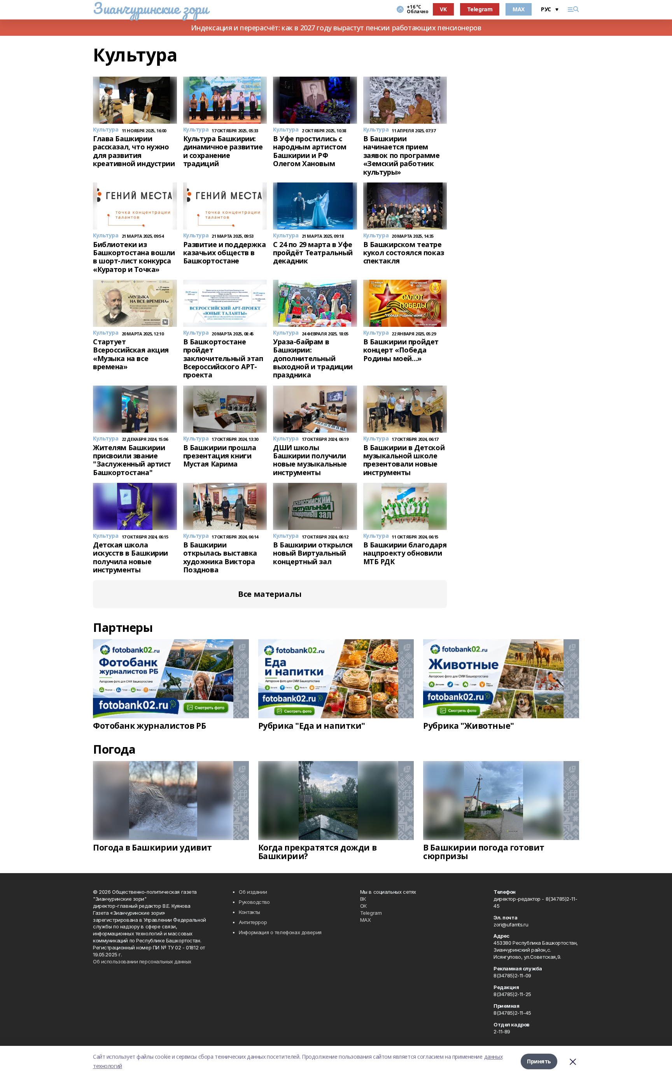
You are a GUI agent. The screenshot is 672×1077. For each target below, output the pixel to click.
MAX (519, 9)
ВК (363, 899)
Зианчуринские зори (150, 8)
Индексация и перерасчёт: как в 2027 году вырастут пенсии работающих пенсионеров (336, 27)
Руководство (254, 902)
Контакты (249, 912)
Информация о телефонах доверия (280, 932)
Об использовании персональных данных (142, 961)
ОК (363, 906)
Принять (539, 1061)
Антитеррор (253, 922)
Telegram (480, 9)
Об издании (253, 892)
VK (443, 9)
